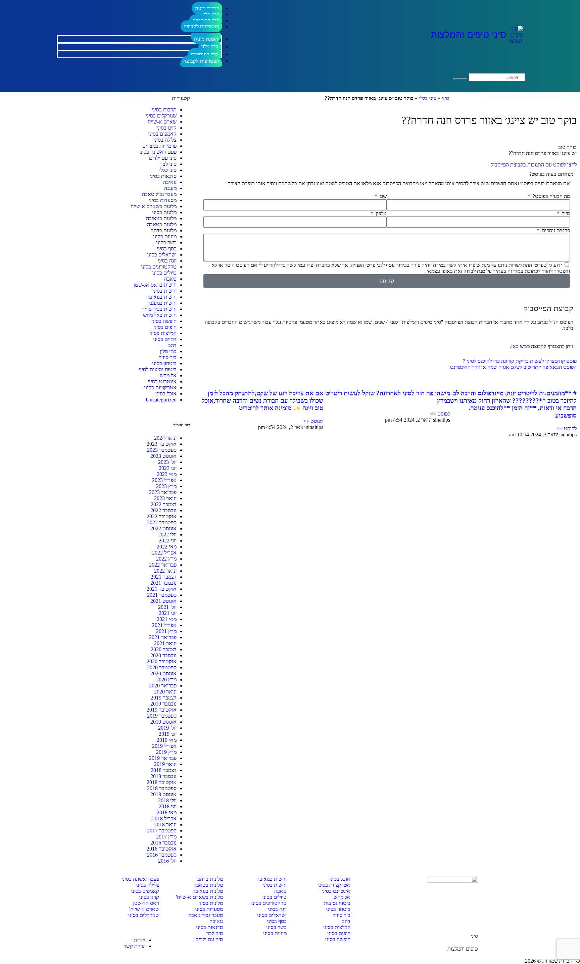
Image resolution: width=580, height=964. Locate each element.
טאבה (170, 279)
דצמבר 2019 (164, 698)
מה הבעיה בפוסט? (550, 196)
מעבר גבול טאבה (159, 194)
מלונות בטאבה (162, 224)
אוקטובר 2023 (162, 444)
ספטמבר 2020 (162, 667)
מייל (565, 213)
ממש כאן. (520, 346)
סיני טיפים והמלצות (468, 35)
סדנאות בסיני (163, 176)
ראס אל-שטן (146, 903)
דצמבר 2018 (164, 770)
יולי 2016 (167, 861)
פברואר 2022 (163, 565)
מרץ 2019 (166, 752)
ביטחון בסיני (164, 363)
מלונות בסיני (164, 212)
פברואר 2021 (163, 637)
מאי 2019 (167, 740)
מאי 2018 (167, 812)
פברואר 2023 (163, 492)
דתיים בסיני (165, 339)
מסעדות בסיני (163, 200)
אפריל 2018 (164, 818)
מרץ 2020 (166, 679)
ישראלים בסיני (162, 254)
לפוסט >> (567, 428)
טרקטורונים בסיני (159, 267)
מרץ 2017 (166, 836)
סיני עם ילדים (163, 158)
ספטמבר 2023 (162, 450)
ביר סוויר (168, 357)
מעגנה (170, 188)
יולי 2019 (167, 728)
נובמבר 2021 (163, 583)
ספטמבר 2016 (162, 855)
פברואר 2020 (163, 685)
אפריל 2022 (164, 553)
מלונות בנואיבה (161, 218)
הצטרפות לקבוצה (201, 26)
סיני (445, 98)
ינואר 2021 (165, 643)
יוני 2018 (168, 806)
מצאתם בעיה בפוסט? (551, 174)
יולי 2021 (167, 607)
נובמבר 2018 (163, 776)
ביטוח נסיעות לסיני (158, 369)
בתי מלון (209, 46)
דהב (172, 345)
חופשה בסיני (164, 321)
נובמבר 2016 (163, 843)
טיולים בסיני (164, 273)
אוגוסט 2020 (163, 673)
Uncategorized (161, 399)
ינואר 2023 (165, 498)
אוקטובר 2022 (162, 516)
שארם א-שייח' (162, 122)
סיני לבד (168, 164)
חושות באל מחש (160, 315)
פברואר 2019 (163, 758)
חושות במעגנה (162, 303)
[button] (386, 174)
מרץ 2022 (166, 559)
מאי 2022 (167, 546)
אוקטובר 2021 (162, 589)
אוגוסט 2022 (163, 528)
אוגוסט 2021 (163, 601)
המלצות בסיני (163, 333)
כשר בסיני (166, 242)
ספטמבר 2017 (162, 830)
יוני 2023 (168, 468)
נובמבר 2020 (163, 655)
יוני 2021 (168, 613)
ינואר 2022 (165, 571)
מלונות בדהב (164, 230)
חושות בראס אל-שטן (155, 285)
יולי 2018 (167, 800)
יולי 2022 (167, 534)
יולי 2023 (167, 462)
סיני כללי (427, 98)
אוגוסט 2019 (163, 722)
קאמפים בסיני (162, 134)
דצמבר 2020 (164, 649)
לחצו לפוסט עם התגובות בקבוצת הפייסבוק (533, 164)
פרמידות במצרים (159, 146)
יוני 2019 (168, 734)
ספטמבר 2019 (162, 716)
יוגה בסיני (167, 260)
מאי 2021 (167, 619)
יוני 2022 (168, 540)
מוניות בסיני (165, 236)
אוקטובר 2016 (162, 849)
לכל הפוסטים (204, 54)
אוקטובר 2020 (162, 661)
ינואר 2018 (165, 824)
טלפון (380, 213)
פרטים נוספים (555, 230)
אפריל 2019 (164, 746)
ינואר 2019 (165, 764)
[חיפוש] (460, 79)
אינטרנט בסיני (162, 381)
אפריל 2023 (164, 480)
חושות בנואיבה (161, 297)
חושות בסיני (164, 291)
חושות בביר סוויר (159, 309)
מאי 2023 (167, 474)
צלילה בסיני (165, 140)
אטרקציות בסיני (160, 387)
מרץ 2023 (166, 486)
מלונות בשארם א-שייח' (153, 206)
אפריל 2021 (164, 625)
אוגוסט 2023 (163, 456)
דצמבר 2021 (164, 577)
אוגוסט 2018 (163, 794)
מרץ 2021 (166, 631)
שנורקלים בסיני (161, 115)
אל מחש (168, 375)
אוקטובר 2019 (162, 710)
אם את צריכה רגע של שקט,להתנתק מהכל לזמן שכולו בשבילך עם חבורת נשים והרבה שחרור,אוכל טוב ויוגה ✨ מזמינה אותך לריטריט (262, 401)
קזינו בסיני (166, 128)
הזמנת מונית (206, 39)
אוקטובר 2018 (162, 782)
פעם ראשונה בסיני (158, 152)
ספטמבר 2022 (162, 522)
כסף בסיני (167, 248)
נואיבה (170, 182)
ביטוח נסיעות (337, 903)
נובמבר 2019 (163, 704)
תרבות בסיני (164, 109)
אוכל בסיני (166, 393)
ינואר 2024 (165, 438)
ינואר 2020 (165, 691)
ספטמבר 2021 (162, 595)
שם (382, 196)
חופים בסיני (165, 327)
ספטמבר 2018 (162, 788)
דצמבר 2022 (164, 504)
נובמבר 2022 (163, 510)
